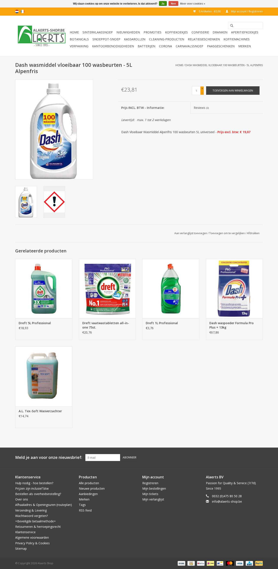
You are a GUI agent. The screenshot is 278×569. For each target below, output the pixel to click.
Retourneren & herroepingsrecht (38, 527)
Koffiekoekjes (176, 32)
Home (74, 32)
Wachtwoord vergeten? (31, 516)
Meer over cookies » (192, 3)
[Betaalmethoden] (181, 563)
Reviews (201, 108)
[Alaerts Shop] (41, 35)
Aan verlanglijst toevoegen (190, 233)
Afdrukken (253, 233)
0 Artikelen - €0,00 (209, 11)
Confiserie (200, 32)
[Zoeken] (230, 25)
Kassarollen (134, 39)
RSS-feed (85, 510)
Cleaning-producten (166, 39)
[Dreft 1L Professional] (170, 288)
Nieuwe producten (92, 488)
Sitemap (21, 548)
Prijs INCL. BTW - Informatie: (142, 108)
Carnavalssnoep (189, 46)
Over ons (21, 499)
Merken (244, 46)
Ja (162, 3)
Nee (173, 3)
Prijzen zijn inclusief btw (32, 488)
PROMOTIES (152, 32)
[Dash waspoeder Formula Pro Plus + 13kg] (234, 288)
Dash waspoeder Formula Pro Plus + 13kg (231, 325)
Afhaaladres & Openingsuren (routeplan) (43, 505)
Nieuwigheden (128, 32)
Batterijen (146, 46)
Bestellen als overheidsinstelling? (38, 494)
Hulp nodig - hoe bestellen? (34, 483)
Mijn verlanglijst (153, 499)
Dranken (220, 32)
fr (22, 11)
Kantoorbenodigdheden (113, 46)
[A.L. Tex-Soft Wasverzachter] (43, 376)
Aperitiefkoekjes (244, 32)
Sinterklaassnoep (98, 32)
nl (17, 11)
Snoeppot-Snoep (106, 39)
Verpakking (79, 46)
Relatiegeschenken (204, 39)
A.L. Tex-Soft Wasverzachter (40, 411)
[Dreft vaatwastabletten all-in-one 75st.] (107, 288)
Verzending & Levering (31, 510)
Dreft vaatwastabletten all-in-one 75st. (105, 325)
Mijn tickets (150, 494)
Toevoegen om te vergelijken (227, 233)
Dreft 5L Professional (35, 323)
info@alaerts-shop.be (227, 501)
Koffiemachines (236, 39)
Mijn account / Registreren (246, 11)
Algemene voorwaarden (32, 537)
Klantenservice (25, 532)
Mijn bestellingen (154, 488)
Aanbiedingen (88, 494)
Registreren (150, 483)
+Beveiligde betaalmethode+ (35, 521)
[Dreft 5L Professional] (43, 288)
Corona (165, 46)
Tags (82, 505)
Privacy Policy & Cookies (32, 543)
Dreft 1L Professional (162, 323)
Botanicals (79, 39)
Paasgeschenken (221, 46)
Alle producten (89, 483)
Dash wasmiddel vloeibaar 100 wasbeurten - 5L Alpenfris (224, 65)
